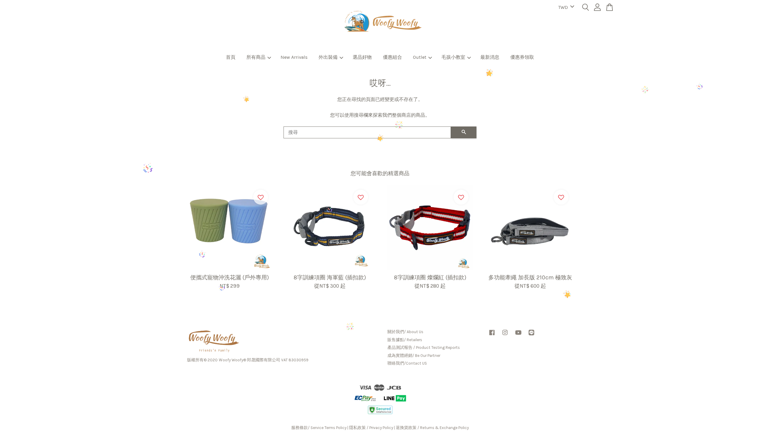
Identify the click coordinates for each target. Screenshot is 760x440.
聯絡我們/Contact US (407, 363)
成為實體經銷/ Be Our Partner (413, 355)
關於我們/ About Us (405, 332)
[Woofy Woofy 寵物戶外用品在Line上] (531, 335)
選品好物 (362, 57)
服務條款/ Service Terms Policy (318, 427)
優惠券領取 (522, 57)
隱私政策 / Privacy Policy (371, 427)
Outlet (419, 57)
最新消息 (489, 57)
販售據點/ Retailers (404, 340)
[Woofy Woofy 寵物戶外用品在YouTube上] (518, 335)
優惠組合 (392, 57)
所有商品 (255, 57)
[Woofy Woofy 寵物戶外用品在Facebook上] (492, 335)
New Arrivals (294, 57)
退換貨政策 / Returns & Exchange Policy (432, 427)
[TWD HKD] (565, 7)
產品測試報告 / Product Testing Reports (423, 347)
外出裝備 (328, 57)
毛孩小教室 (453, 57)
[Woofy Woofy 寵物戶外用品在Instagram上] (505, 335)
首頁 (230, 57)
